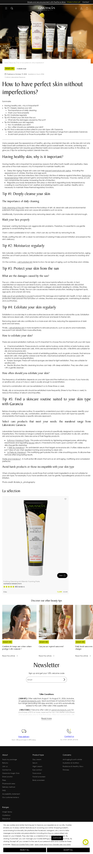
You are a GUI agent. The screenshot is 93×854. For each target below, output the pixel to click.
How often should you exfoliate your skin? (25, 127)
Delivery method (8, 787)
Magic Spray (7, 812)
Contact (85, 2)
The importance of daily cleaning (22, 110)
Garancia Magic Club (11, 773)
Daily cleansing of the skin (13, 207)
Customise (57, 838)
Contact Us (6, 770)
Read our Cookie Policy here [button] (22, 844)
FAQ (4, 790)
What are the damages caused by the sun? (26, 120)
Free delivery (23, 736)
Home (6, 63)
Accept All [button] (68, 850)
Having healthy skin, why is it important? (21, 105)
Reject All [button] (24, 850)
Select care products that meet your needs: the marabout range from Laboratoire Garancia (47, 132)
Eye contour (37, 770)
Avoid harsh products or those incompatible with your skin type (34, 134)
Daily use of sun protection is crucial (17, 296)
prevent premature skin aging (58, 170)
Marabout (19, 440)
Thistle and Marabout (11, 459)
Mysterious (6, 815)
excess (31, 443)
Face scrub (37, 773)
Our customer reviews (10, 797)
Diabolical (6, 819)
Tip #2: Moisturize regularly (15, 115)
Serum (35, 763)
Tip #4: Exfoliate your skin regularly (19, 122)
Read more (46, 718)
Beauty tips (13, 63)
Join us (4, 766)
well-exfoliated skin (16, 327)
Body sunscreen (39, 780)
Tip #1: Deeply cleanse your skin (18, 108)
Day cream (37, 759)
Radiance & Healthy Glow (73, 766)
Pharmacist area (8, 783)
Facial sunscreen (39, 777)
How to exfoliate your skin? (19, 124)
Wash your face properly (18, 112)
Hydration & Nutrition (71, 763)
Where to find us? (73, 2)
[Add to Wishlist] (65, 499)
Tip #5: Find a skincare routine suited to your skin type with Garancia (33, 129)
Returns (5, 763)
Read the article (8, 656)
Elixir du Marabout (16, 447)
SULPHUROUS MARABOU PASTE (12, 584)
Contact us (69, 736)
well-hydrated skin (25, 262)
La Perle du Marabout (16, 452)
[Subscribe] (64, 680)
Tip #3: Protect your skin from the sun (20, 117)
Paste (26, 440)
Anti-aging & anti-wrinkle (72, 759)
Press (4, 780)
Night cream (37, 766)
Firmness (66, 770)
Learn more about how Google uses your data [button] (53, 844)
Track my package (9, 759)
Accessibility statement (11, 794)
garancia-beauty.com (31, 701)
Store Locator (7, 777)
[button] (71, 844)
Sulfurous (11, 440)
